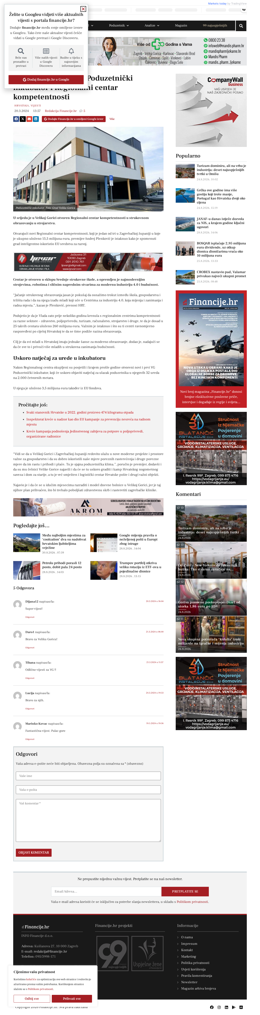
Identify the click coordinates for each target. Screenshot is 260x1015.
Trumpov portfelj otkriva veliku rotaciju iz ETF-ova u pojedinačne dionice (140, 567)
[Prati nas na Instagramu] (219, 1007)
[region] (53, 986)
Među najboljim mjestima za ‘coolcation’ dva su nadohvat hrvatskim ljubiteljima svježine (64, 541)
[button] (16, 119)
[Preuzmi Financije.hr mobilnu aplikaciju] (233, 1007)
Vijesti (36, 105)
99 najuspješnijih (215, 25)
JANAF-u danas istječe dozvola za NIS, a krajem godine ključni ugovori (220, 223)
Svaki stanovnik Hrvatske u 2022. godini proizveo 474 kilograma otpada (79, 412)
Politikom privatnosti (40, 989)
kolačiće (31, 979)
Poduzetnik (117, 25)
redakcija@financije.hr (50, 951)
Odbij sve (32, 998)
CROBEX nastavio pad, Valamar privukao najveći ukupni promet (221, 274)
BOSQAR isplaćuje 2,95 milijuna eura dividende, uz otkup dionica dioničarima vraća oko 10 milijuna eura (221, 249)
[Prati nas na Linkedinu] (226, 1007)
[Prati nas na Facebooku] (212, 1007)
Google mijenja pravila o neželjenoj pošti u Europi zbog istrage (138, 539)
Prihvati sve (72, 998)
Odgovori (29, 617)
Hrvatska (21, 105)
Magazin (181, 25)
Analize (150, 25)
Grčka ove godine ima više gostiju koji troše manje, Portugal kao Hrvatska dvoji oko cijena (221, 196)
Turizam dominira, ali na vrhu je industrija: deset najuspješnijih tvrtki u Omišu (221, 170)
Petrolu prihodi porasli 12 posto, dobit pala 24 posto (62, 565)
